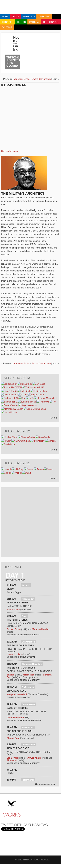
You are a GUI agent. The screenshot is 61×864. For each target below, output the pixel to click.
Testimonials (51, 21)
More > (53, 417)
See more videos (9, 150)
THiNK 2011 (8, 21)
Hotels (21, 21)
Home (5, 16)
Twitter (12, 843)
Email (4, 843)
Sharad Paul (13, 738)
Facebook (21, 843)
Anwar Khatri (34, 757)
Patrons (34, 21)
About (15, 16)
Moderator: (13, 634)
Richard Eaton (14, 629)
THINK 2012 (44, 16)
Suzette (10, 674)
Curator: (12, 697)
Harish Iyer (29, 674)
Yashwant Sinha (21, 78)
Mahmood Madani (40, 629)
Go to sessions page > (46, 783)
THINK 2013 (29, 16)
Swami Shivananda (41, 78)
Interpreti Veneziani (17, 694)
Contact (7, 27)
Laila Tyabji (13, 757)
